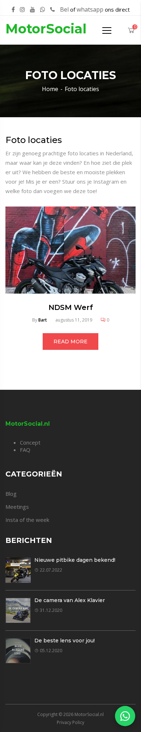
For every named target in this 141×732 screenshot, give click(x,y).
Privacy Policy (70, 722)
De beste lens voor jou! (64, 640)
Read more (70, 341)
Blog (11, 493)
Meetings (17, 506)
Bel (64, 9)
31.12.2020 (51, 610)
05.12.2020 (51, 650)
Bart (42, 320)
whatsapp (90, 9)
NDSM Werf (70, 307)
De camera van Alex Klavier (69, 600)
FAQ (25, 449)
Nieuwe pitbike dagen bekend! (74, 560)
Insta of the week (27, 519)
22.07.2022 (51, 570)
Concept (30, 442)
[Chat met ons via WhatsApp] (125, 716)
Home (50, 89)
